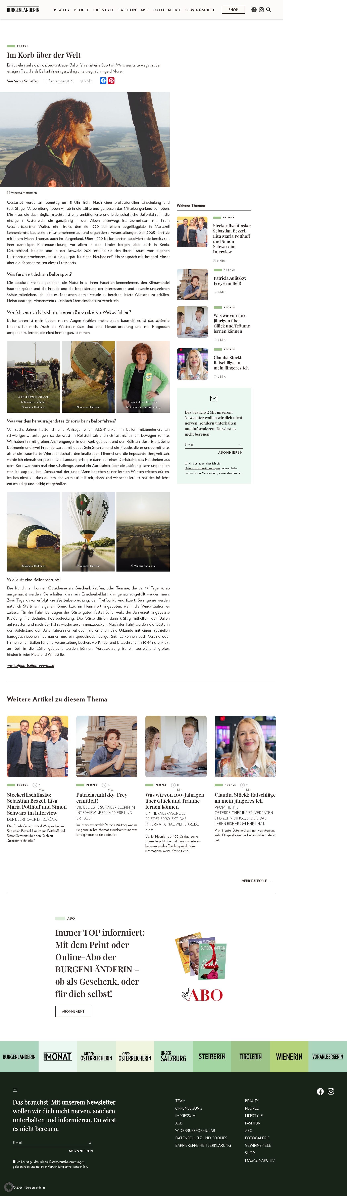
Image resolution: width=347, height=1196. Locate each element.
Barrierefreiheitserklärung (203, 1146)
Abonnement (73, 1011)
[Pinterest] (111, 81)
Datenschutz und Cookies (201, 1138)
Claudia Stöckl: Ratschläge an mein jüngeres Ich (231, 362)
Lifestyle (103, 10)
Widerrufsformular (195, 1131)
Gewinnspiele (200, 10)
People (81, 10)
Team (180, 1101)
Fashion (127, 10)
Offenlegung (188, 1108)
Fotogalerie (167, 10)
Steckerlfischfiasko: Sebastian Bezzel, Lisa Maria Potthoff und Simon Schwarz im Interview (232, 238)
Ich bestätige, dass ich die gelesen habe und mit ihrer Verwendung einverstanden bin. (213, 468)
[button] (9, 1187)
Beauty (62, 10)
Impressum (185, 1116)
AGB (178, 1123)
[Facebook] (103, 81)
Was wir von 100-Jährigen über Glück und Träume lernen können (232, 323)
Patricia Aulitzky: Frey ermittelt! (230, 280)
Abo (144, 10)
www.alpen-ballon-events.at (30, 665)
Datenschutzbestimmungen (202, 468)
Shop (233, 10)
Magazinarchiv (260, 1160)
